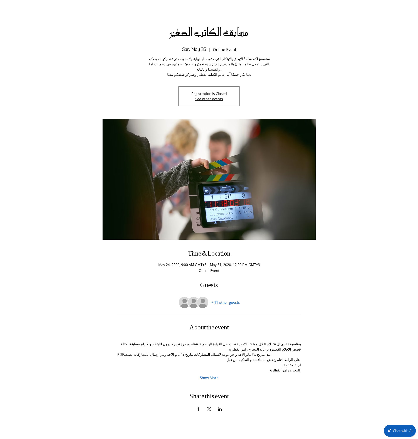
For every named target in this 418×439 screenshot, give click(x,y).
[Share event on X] (209, 409)
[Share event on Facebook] (198, 409)
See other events (209, 99)
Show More (209, 377)
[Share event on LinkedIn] (220, 409)
